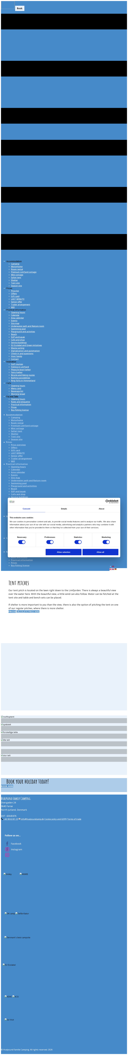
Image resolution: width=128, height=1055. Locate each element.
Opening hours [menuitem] (18, 312)
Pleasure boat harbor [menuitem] (21, 369)
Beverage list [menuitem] (17, 391)
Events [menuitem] (14, 320)
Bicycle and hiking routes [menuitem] (23, 375)
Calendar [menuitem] (15, 315)
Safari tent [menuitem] (16, 277)
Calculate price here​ (27, 611)
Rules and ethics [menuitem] (19, 557)
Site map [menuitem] (15, 323)
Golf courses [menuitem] (17, 364)
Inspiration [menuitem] (11, 361)
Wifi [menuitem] (13, 307)
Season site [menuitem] (16, 285)
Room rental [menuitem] (17, 269)
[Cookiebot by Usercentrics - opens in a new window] (107, 501)
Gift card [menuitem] (15, 296)
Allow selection (63, 552)
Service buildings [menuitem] (19, 342)
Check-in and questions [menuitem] (22, 353)
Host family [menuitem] (16, 356)
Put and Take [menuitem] (12, 396)
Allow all (100, 552)
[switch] (50, 542)
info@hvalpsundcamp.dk (32, 819)
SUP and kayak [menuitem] (18, 337)
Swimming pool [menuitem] (18, 328)
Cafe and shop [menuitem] (18, 339)
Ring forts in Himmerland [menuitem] (23, 380)
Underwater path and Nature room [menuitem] (27, 326)
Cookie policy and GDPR (55, 819)
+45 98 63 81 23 (10, 819)
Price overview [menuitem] (18, 445)
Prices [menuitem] (9, 288)
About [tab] (101, 509)
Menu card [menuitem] (16, 388)
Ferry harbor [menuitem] (16, 372)
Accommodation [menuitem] (14, 261)
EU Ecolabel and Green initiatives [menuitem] (26, 345)
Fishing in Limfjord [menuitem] (20, 366)
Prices (12, 611)
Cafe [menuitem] (8, 383)
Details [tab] (64, 509)
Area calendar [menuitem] (17, 318)
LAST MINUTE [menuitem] (17, 299)
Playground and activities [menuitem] (23, 331)
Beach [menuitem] (14, 334)
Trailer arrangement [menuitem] (20, 304)
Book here (7, 786)
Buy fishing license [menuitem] (20, 410)
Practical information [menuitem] (16, 310)
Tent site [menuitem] (15, 283)
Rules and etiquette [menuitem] (20, 401)
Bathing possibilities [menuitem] (20, 377)
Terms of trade (74, 819)
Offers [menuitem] (14, 293)
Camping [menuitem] (15, 263)
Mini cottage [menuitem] (17, 274)
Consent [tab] (26, 509)
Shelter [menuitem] (14, 280)
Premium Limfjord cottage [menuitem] (23, 272)
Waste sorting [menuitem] (17, 348)
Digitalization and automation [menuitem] (25, 350)
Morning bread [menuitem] (18, 394)
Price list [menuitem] (15, 290)
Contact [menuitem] (15, 359)
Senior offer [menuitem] (16, 301)
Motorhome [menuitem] (16, 266)
